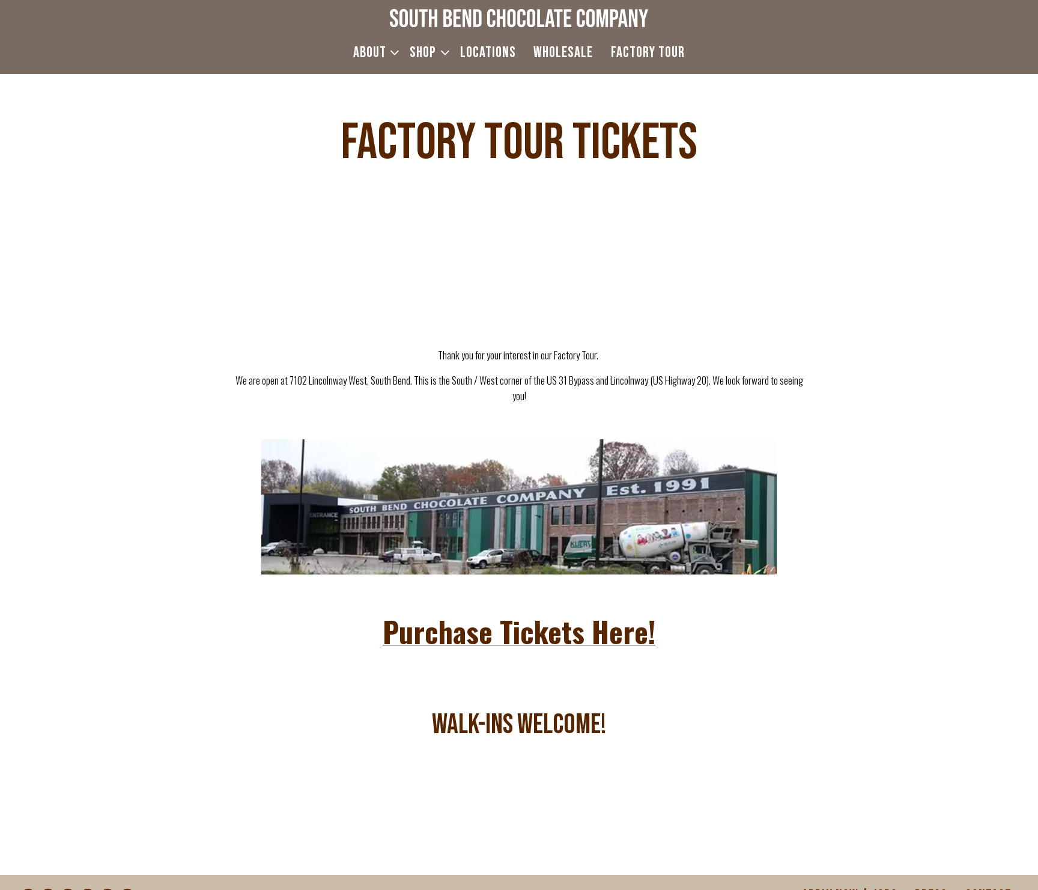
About (373, 52)
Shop (426, 52)
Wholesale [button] (563, 52)
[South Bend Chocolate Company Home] (519, 16)
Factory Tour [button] (648, 52)
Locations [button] (488, 52)
